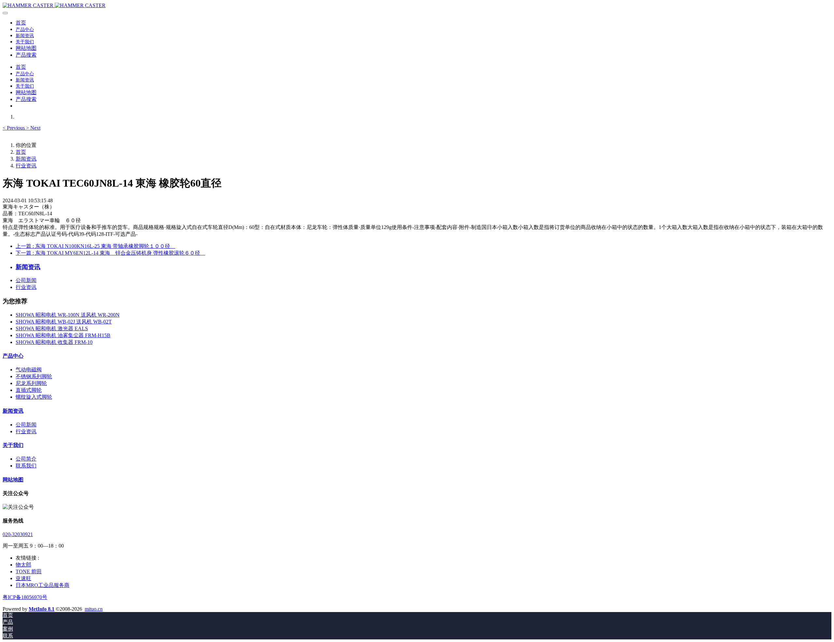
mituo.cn (94, 609)
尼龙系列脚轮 (31, 383)
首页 (21, 22)
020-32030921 (18, 534)
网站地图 (13, 479)
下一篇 (110, 253)
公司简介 (26, 459)
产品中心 (13, 356)
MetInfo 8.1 (41, 609)
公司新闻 (26, 280)
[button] (14, 128)
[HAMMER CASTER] (417, 5)
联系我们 (26, 465)
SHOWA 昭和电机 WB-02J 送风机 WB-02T (64, 321)
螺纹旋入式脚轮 (34, 397)
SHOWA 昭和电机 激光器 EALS (52, 328)
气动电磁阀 (29, 369)
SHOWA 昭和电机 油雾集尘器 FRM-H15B (63, 335)
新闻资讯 (26, 159)
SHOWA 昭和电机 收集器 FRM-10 (54, 342)
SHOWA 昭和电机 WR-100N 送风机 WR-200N (68, 315)
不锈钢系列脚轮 (34, 376)
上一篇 (95, 246)
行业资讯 (26, 165)
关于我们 (13, 445)
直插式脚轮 (29, 390)
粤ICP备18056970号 (25, 597)
